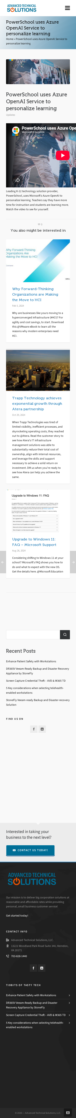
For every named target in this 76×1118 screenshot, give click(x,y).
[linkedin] (42, 729)
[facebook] (33, 729)
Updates (10, 115)
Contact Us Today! (33, 850)
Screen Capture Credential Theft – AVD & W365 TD (36, 681)
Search (65, 634)
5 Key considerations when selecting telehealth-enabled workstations (35, 690)
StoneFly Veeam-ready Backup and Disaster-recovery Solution (38, 702)
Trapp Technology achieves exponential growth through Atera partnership (37, 403)
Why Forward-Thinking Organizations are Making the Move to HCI (35, 294)
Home (9, 39)
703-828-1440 (19, 956)
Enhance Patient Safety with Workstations (31, 661)
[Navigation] (67, 8)
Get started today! (17, 916)
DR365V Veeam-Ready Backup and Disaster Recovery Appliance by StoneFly (37, 671)
